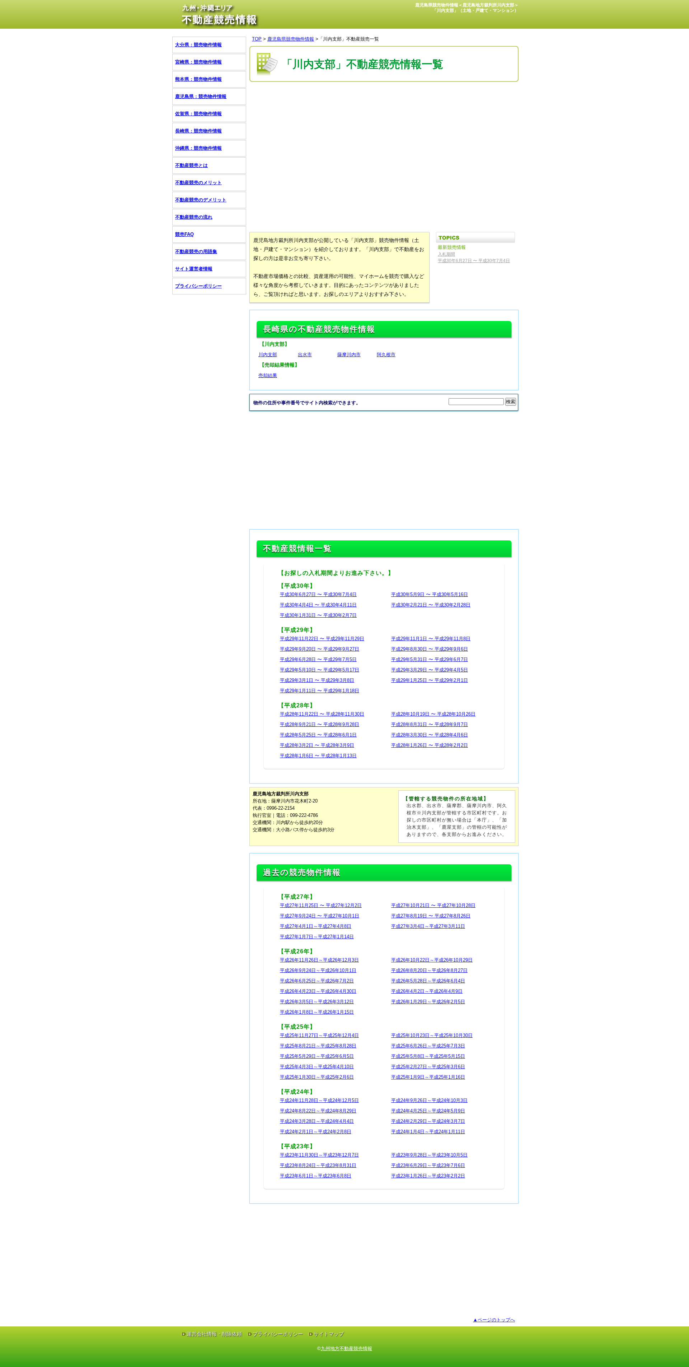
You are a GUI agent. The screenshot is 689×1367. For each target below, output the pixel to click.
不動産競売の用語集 (196, 251)
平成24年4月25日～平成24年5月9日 (428, 1110)
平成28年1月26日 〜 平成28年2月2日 (429, 745)
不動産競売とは (191, 165)
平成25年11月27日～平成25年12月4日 (319, 1035)
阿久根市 (386, 354)
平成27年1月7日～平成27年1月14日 (317, 936)
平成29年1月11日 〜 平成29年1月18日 (319, 690)
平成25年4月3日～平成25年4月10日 (317, 1066)
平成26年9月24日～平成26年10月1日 (318, 970)
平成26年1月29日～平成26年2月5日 (428, 1001)
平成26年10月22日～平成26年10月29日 (432, 960)
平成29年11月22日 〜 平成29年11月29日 (322, 638)
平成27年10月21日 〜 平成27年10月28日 (433, 905)
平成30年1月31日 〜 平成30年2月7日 (318, 615)
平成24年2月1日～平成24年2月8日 (315, 1131)
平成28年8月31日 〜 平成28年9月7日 (429, 724)
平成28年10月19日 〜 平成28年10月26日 (433, 714)
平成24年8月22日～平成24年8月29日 (318, 1110)
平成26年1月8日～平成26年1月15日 (317, 1012)
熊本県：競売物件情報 (198, 79)
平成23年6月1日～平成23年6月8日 (315, 1175)
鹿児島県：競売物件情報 (200, 96)
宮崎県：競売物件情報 (198, 62)
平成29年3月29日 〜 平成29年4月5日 (429, 670)
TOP (257, 39)
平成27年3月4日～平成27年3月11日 (428, 926)
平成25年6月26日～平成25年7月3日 (428, 1046)
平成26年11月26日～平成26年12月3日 (319, 960)
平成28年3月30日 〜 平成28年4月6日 (429, 735)
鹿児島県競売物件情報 (290, 39)
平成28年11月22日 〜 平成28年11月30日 (322, 714)
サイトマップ (329, 1334)
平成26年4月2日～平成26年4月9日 (427, 991)
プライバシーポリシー (198, 286)
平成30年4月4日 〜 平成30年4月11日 (318, 605)
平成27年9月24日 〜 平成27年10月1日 (319, 916)
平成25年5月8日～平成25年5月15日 (428, 1056)
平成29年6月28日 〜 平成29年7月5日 (318, 659)
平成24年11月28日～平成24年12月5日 (319, 1100)
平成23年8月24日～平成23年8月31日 (318, 1165)
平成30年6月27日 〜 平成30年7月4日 (318, 594)
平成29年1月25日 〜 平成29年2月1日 (429, 680)
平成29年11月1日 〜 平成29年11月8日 (430, 638)
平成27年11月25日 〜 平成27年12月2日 (321, 905)
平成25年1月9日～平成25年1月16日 (428, 1077)
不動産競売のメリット (198, 182)
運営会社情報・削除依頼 (214, 1334)
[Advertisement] (380, 105)
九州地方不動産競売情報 (346, 1348)
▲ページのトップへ (494, 1319)
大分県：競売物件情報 (198, 44)
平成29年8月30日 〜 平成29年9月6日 (429, 649)
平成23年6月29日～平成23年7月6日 (428, 1165)
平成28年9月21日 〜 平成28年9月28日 (319, 724)
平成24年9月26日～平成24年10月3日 (429, 1100)
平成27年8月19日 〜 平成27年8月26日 (430, 916)
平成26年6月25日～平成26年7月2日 (317, 981)
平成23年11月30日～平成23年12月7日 (319, 1155)
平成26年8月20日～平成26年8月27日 (429, 970)
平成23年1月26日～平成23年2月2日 (428, 1175)
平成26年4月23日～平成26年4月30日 (318, 991)
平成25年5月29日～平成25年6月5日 (317, 1056)
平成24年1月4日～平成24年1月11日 (428, 1131)
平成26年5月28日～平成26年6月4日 (428, 981)
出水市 (305, 354)
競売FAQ (184, 234)
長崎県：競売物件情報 (198, 131)
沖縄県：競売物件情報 (198, 148)
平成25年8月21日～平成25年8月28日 (318, 1046)
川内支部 (267, 354)
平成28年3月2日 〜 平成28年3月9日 (317, 745)
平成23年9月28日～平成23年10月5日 (429, 1155)
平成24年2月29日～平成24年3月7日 (428, 1121)
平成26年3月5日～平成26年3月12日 (317, 1001)
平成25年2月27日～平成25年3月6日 (428, 1066)
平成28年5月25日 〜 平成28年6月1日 (318, 735)
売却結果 (267, 375)
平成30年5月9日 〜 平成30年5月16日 (429, 594)
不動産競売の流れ (193, 217)
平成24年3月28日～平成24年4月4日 (317, 1121)
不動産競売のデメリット (200, 200)
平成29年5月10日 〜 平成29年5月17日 (319, 670)
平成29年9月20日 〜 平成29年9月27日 (319, 649)
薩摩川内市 (349, 354)
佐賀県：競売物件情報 (198, 113)
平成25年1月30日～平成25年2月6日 (317, 1077)
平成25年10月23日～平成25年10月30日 (432, 1035)
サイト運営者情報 (193, 268)
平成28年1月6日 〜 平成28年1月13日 (318, 755)
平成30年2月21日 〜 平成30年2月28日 (430, 605)
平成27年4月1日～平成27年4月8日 (315, 926)
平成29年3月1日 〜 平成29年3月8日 (317, 680)
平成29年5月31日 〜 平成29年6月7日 (429, 659)
